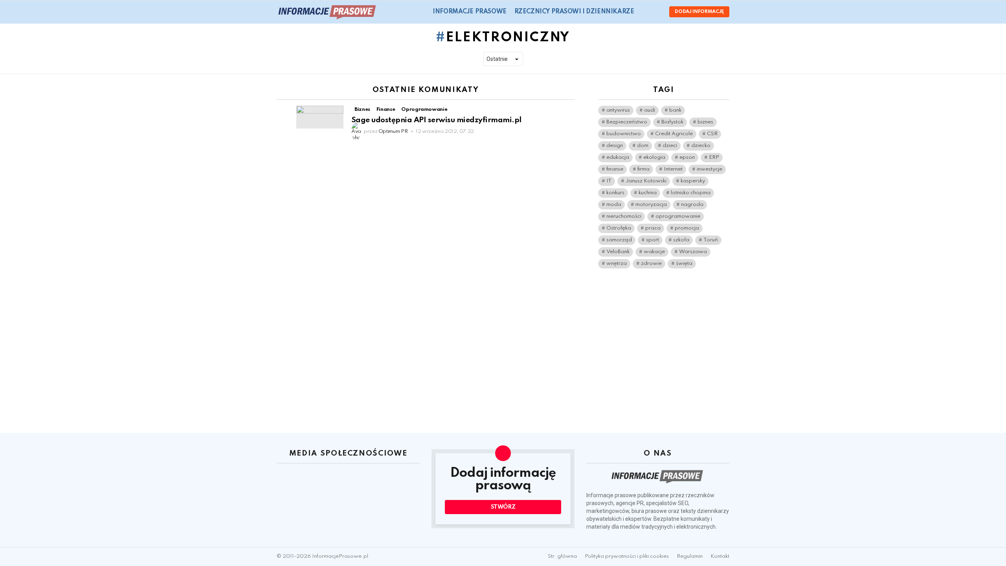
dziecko (700, 145)
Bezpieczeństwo (626, 122)
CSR (712, 133)
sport (652, 240)
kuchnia (648, 192)
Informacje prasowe (469, 12)
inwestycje (709, 169)
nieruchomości (623, 216)
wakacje (654, 251)
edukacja (617, 157)
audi (649, 110)
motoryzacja (651, 204)
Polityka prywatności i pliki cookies (627, 556)
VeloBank (618, 251)
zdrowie (651, 263)
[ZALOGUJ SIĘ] (656, 12)
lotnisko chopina (690, 192)
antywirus (618, 110)
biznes (705, 122)
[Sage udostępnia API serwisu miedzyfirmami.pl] (319, 117)
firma (643, 169)
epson (687, 157)
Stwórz (503, 507)
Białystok (672, 122)
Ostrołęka (618, 228)
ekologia (654, 157)
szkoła (681, 240)
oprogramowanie (677, 216)
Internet (673, 169)
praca (653, 228)
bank (675, 110)
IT (608, 181)
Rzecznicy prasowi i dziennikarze (574, 12)
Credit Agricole (674, 133)
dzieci (670, 145)
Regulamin (690, 556)
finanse (614, 169)
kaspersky (693, 181)
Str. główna (562, 556)
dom (642, 145)
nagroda (692, 204)
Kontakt (719, 556)
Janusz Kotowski (646, 181)
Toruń (710, 240)
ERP (714, 157)
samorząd (619, 240)
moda (613, 204)
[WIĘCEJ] (568, 110)
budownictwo (623, 133)
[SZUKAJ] (645, 12)
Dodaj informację (699, 11)
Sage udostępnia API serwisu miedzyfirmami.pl (436, 120)
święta (684, 263)
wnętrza (616, 263)
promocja (687, 228)
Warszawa (693, 251)
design (614, 145)
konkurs (615, 192)
